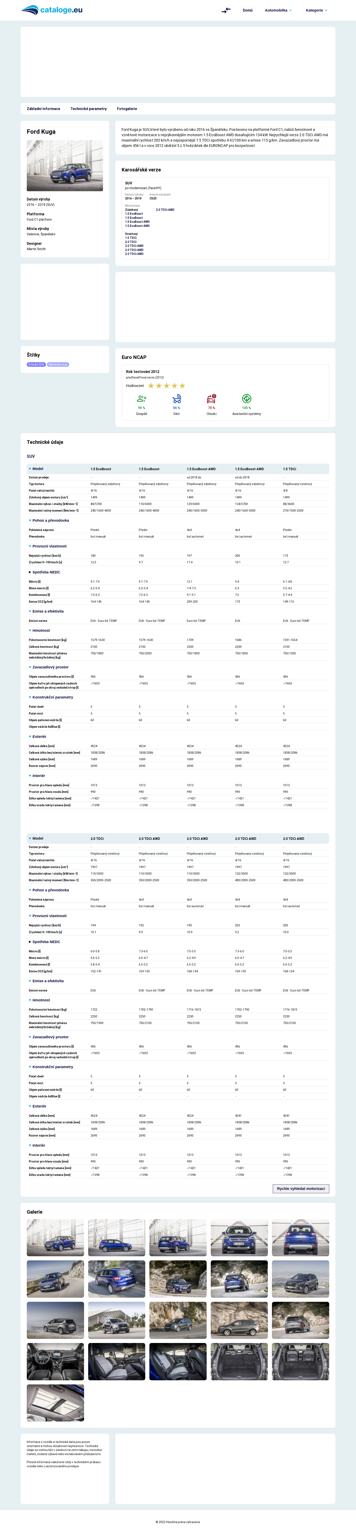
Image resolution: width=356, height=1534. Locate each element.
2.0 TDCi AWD (134, 245)
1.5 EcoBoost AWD (137, 221)
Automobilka (276, 10)
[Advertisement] (178, 62)
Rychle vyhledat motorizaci (301, 1189)
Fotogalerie (127, 109)
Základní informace (43, 109)
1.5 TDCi (131, 237)
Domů (248, 10)
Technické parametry (88, 109)
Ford (33, 131)
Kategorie (314, 10)
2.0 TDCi (131, 242)
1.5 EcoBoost (134, 213)
